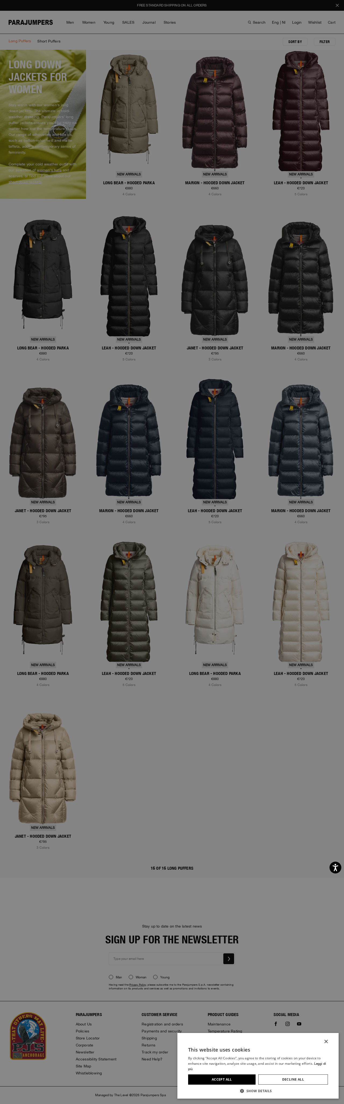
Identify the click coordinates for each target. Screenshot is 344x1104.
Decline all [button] (293, 1079)
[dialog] (172, 552)
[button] (258, 1090)
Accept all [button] (222, 1079)
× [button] (326, 1042)
